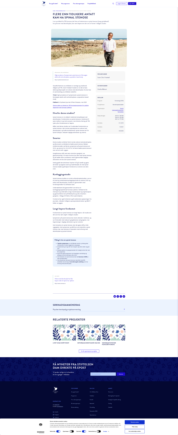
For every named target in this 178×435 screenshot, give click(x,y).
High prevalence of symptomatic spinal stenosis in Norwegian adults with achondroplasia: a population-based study (71, 76)
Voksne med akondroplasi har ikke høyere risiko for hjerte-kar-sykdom (64, 280)
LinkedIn (56, 412)
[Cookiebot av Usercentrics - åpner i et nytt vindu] (41, 432)
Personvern (110, 392)
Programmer (74, 396)
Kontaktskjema (60, 406)
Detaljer (105, 431)
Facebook (57, 417)
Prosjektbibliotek (92, 3)
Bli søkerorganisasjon (75, 403)
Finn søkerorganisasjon (78, 3)
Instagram (57, 415)
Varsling (110, 403)
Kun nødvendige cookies (135, 431)
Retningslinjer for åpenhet (113, 396)
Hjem (54, 10)
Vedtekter (92, 396)
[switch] (72, 431)
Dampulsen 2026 (93, 411)
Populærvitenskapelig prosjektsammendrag (67, 309)
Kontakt (91, 399)
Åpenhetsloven (93, 415)
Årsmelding (92, 407)
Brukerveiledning (74, 407)
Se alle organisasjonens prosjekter (89, 351)
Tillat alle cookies (135, 422)
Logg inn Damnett (122, 3)
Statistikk (110, 407)
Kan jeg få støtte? (53, 3)
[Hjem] (61, 390)
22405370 (56, 405)
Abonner (121, 374)
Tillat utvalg (135, 426)
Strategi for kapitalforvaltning (114, 399)
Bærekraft (92, 403)
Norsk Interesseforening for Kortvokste (117, 110)
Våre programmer (65, 3)
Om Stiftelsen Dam (94, 392)
